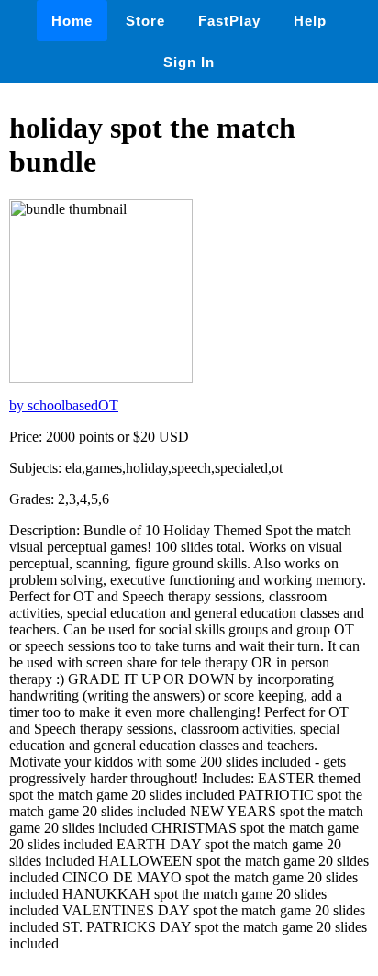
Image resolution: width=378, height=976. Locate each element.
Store (145, 20)
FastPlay (229, 20)
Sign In (189, 62)
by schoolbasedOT (63, 405)
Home (72, 20)
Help (310, 20)
